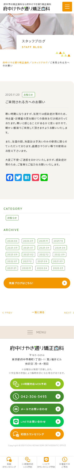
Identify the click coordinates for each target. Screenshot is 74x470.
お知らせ (12, 217)
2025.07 (28, 247)
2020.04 (42, 268)
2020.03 (58, 268)
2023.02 (28, 254)
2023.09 (12, 254)
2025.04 (44, 247)
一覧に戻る (38, 312)
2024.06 (60, 247)
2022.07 (12, 261)
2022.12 (44, 254)
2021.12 (27, 261)
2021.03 (58, 261)
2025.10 (58, 240)
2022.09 (59, 254)
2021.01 (11, 268)
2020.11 (26, 268)
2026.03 (28, 240)
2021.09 (42, 261)
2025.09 (12, 247)
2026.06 (12, 240)
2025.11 (43, 240)
